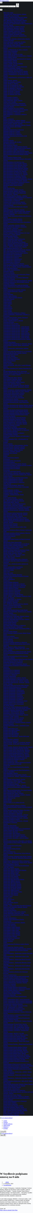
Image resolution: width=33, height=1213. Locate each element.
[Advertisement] (16, 1153)
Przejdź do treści (4, 0)
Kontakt (5, 1128)
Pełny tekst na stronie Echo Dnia (8, 1210)
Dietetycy (6, 1127)
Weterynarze (6, 1125)
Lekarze (5, 1122)
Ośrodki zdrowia (7, 1124)
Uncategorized (7, 1185)
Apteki (5, 1120)
